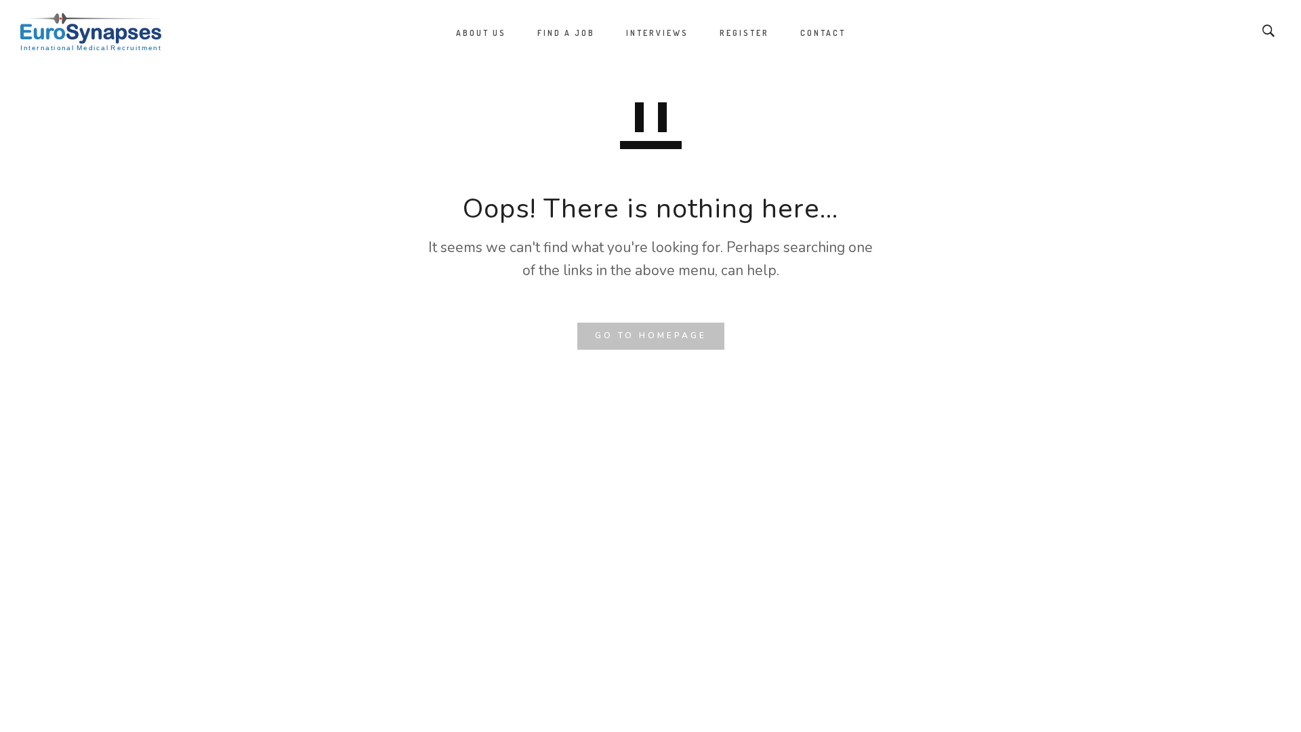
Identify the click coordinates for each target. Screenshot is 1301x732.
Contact (823, 33)
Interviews (657, 33)
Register (744, 33)
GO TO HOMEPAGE (651, 335)
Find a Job (566, 33)
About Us (481, 33)
